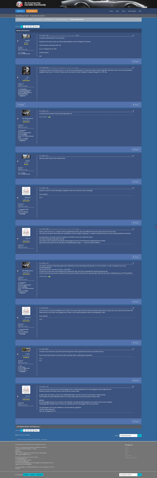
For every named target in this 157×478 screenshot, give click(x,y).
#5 (133, 187)
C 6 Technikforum (48, 19)
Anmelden (20, 11)
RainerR (27, 197)
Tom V (27, 238)
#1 (133, 35)
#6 (133, 228)
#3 (133, 111)
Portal (111, 11)
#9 (133, 349)
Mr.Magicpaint (27, 118)
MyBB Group (36, 467)
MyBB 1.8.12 (24, 467)
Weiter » (37, 26)
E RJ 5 (28, 354)
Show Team (128, 455)
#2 (133, 67)
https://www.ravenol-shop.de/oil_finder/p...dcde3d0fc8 (55, 269)
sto (28, 77)
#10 (133, 386)
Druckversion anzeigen (23, 435)
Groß (33, 474)
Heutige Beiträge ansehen (37, 16)
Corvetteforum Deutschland (24, 19)
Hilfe (140, 11)
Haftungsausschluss (131, 457)
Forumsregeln (132, 11)
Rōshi (51, 467)
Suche (123, 11)
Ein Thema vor (34, 426)
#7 (133, 263)
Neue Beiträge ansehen (22, 16)
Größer (39, 474)
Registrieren (32, 11)
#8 (133, 307)
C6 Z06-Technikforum (61, 19)
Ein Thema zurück (23, 426)
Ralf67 (27, 41)
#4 (133, 155)
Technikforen (38, 19)
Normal (26, 474)
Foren (117, 11)
